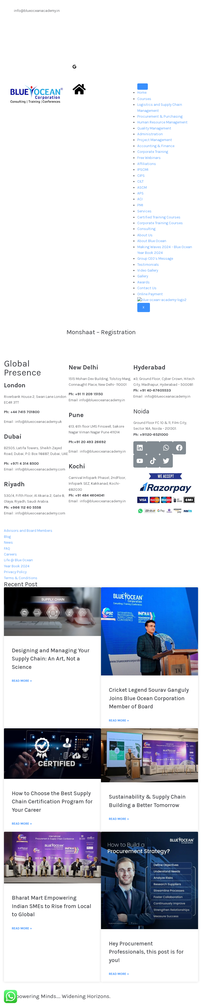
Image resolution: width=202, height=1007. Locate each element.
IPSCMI (142, 169)
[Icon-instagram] (153, 447)
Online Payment (150, 294)
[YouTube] (101, 44)
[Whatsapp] (166, 447)
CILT (140, 181)
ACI (140, 199)
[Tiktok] (153, 461)
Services (144, 211)
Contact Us (146, 288)
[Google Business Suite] (101, 66)
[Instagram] (101, 55)
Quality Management (154, 128)
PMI (140, 205)
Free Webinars (149, 158)
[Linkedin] (140, 447)
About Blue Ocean (151, 241)
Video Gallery (147, 270)
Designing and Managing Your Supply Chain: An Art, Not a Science (50, 658)
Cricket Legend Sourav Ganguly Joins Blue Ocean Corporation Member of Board (149, 698)
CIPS (141, 175)
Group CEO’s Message (155, 258)
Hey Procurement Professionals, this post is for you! (146, 951)
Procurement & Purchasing (160, 116)
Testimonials (148, 264)
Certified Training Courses (158, 217)
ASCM (142, 187)
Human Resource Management (162, 122)
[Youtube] (140, 461)
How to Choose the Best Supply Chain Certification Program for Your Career (52, 801)
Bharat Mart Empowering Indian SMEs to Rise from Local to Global (51, 906)
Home (142, 92)
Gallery (142, 276)
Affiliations (146, 164)
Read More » (22, 681)
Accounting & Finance (155, 146)
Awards (143, 282)
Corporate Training (152, 151)
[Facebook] (101, 11)
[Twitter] (101, 22)
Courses (144, 99)
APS (140, 193)
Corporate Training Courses (160, 223)
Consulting (146, 229)
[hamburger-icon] (142, 86)
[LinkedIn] (101, 33)
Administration (150, 134)
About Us (145, 235)
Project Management (154, 140)
